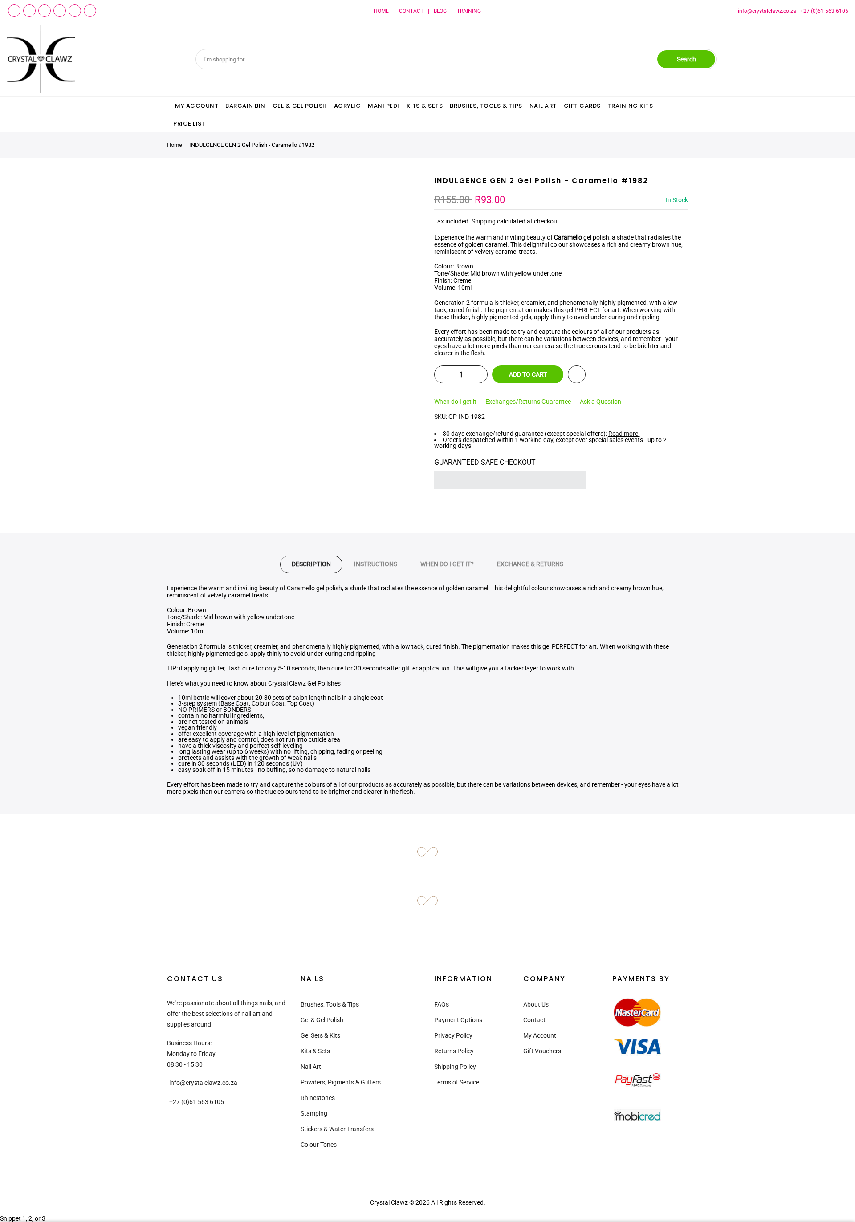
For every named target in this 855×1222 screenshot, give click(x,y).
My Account (539, 1035)
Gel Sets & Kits (320, 1035)
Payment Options (458, 1019)
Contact (534, 1019)
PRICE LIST (189, 123)
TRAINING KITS (630, 105)
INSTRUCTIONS (375, 564)
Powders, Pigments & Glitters (341, 1082)
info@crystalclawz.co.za (767, 11)
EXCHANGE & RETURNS (530, 564)
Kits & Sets (315, 1051)
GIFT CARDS (582, 105)
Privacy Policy (453, 1035)
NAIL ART (543, 105)
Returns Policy (454, 1051)
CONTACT (411, 11)
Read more (623, 433)
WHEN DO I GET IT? (447, 564)
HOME (381, 11)
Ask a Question (600, 401)
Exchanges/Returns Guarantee (528, 401)
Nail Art (311, 1066)
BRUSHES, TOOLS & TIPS (486, 105)
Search (686, 59)
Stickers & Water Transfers (337, 1129)
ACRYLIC (347, 105)
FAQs (441, 1004)
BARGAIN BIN (245, 105)
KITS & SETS (425, 105)
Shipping (484, 221)
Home (174, 145)
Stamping (314, 1113)
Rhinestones (318, 1097)
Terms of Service (456, 1082)
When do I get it (455, 401)
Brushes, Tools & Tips (330, 1004)
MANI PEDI (383, 105)
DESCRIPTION (311, 564)
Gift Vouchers (542, 1051)
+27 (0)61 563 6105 (824, 11)
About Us (536, 1004)
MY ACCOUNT (196, 105)
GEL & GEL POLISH (300, 105)
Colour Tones (319, 1144)
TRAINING (469, 11)
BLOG (440, 11)
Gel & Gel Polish (322, 1019)
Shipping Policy (455, 1066)
